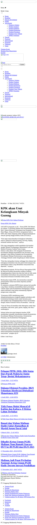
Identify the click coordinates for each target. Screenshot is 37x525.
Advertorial (8, 23)
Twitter (7, 504)
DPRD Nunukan (14, 35)
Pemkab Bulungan (14, 30)
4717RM (3, 357)
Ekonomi (7, 42)
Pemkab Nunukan (14, 32)
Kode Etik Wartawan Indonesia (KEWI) (17, 495)
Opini (6, 46)
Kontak (3, 53)
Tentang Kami (5, 49)
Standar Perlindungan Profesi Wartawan (17, 493)
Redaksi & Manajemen (12, 490)
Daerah (7, 37)
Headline (7, 18)
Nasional (7, 39)
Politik (7, 21)
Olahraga (7, 44)
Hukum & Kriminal (11, 20)
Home (7, 16)
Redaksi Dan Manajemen (9, 51)
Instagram (8, 502)
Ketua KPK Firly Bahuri (8, 223)
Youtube (7, 505)
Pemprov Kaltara (14, 25)
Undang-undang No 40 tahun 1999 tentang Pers (20, 497)
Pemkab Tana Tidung (15, 34)
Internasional (9, 41)
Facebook (8, 500)
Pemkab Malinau (14, 28)
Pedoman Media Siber (12, 491)
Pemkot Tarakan (14, 27)
